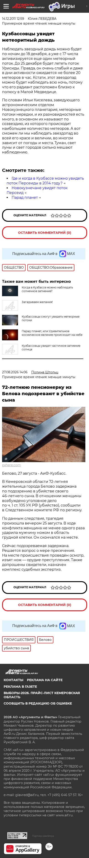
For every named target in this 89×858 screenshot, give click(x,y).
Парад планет (25, 197)
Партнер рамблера (43, 836)
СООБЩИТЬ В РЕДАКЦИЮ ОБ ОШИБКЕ (38, 703)
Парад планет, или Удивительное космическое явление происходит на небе (52, 332)
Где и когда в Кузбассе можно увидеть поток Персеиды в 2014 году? (45, 180)
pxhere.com (11, 465)
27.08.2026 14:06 (15, 372)
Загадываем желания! (37, 302)
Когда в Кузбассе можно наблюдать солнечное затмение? (47, 289)
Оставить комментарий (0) (44, 233)
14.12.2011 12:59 (13, 19)
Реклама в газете (20, 687)
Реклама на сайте (45, 680)
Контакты (13, 680)
